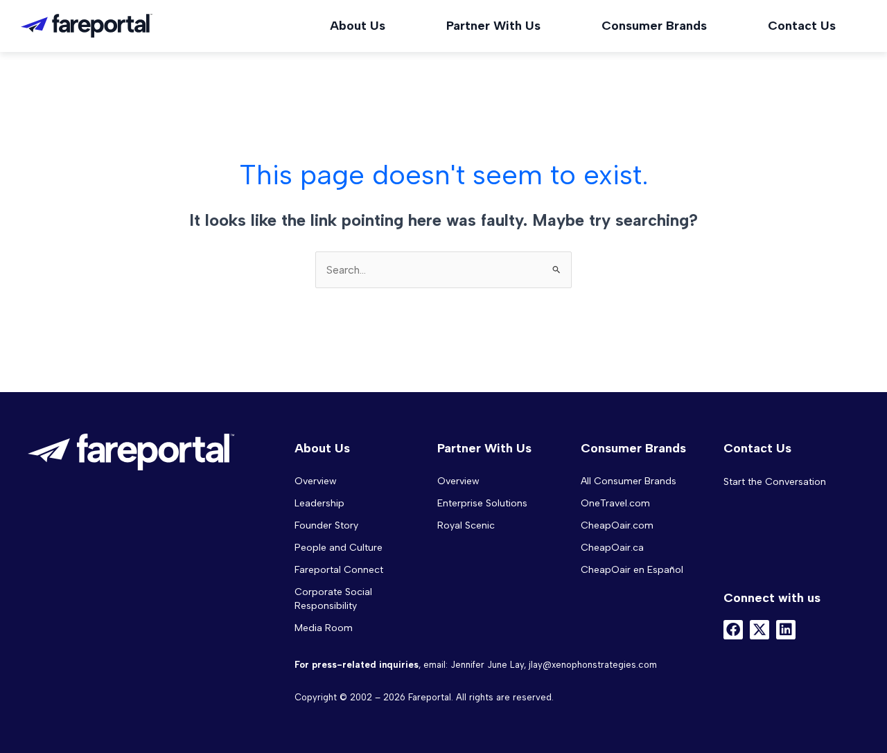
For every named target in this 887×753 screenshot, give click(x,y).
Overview (316, 481)
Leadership (319, 503)
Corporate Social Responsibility (333, 599)
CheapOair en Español (632, 570)
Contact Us (802, 25)
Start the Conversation (774, 482)
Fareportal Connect (339, 570)
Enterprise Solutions (482, 503)
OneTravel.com (615, 503)
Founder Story (326, 525)
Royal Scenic (466, 525)
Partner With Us (493, 25)
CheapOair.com (617, 525)
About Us (357, 25)
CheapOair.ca (612, 547)
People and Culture (339, 547)
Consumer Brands (654, 25)
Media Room (324, 628)
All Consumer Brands (628, 481)
